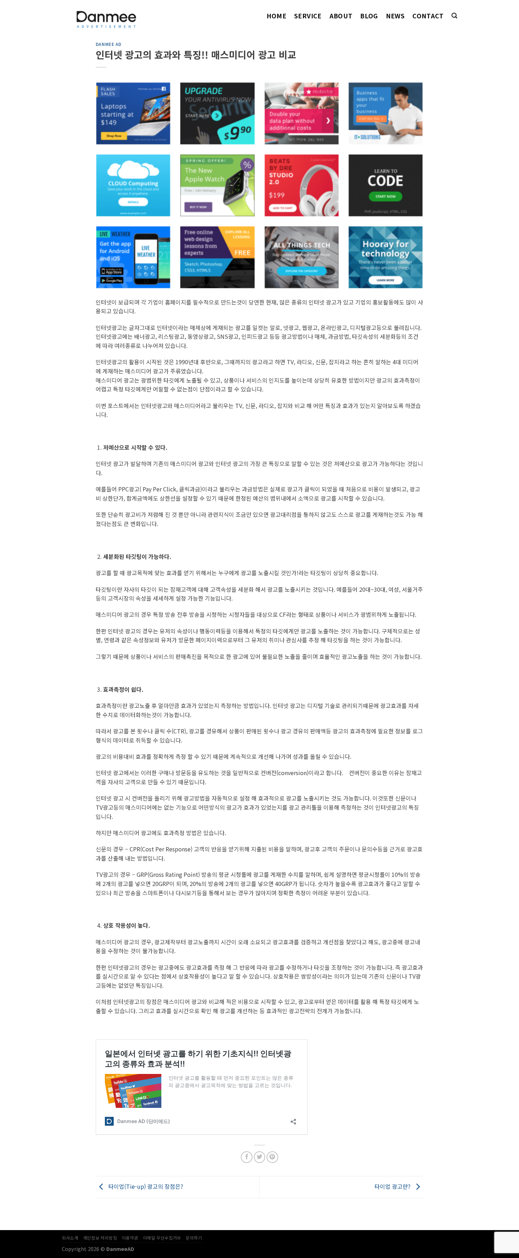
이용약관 (130, 1238)
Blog (369, 15)
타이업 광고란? (393, 1186)
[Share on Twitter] (260, 1157)
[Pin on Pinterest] (272, 1157)
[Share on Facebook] (246, 1157)
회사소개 (70, 1238)
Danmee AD (108, 44)
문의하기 (194, 1238)
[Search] (454, 16)
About (341, 15)
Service (307, 15)
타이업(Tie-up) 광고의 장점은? (145, 1186)
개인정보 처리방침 (100, 1238)
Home (276, 15)
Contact (427, 15)
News (395, 15)
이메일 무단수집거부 (162, 1238)
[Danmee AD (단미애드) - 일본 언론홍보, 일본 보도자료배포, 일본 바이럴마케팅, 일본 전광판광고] (116, 16)
